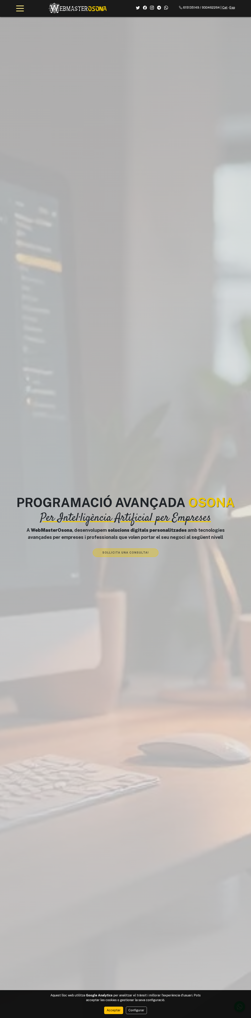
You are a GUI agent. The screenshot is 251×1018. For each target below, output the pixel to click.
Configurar (136, 1010)
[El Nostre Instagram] (152, 7)
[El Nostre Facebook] (145, 7)
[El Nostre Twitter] (138, 7)
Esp (232, 7)
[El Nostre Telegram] (159, 7)
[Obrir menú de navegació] (20, 8)
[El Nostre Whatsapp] (166, 7)
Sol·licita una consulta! (125, 552)
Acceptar (114, 1010)
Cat (224, 7)
